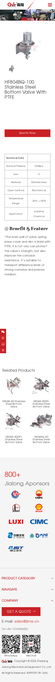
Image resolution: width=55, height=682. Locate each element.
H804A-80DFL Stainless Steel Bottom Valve (41, 404)
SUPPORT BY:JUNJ (37, 672)
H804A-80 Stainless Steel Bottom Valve (13, 404)
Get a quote (19, 611)
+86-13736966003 (17, 629)
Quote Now (27, 132)
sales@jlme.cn (26, 621)
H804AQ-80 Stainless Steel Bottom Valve (41, 439)
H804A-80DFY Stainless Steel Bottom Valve (13, 439)
